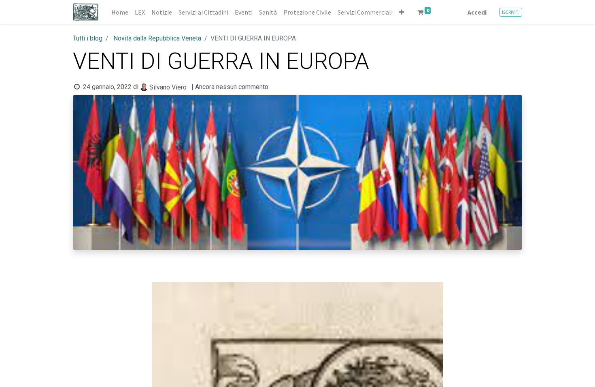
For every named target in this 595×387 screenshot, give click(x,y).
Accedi (477, 12)
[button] (402, 12)
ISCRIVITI (511, 12)
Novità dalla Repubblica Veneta (157, 38)
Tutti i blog (87, 38)
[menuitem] (120, 12)
